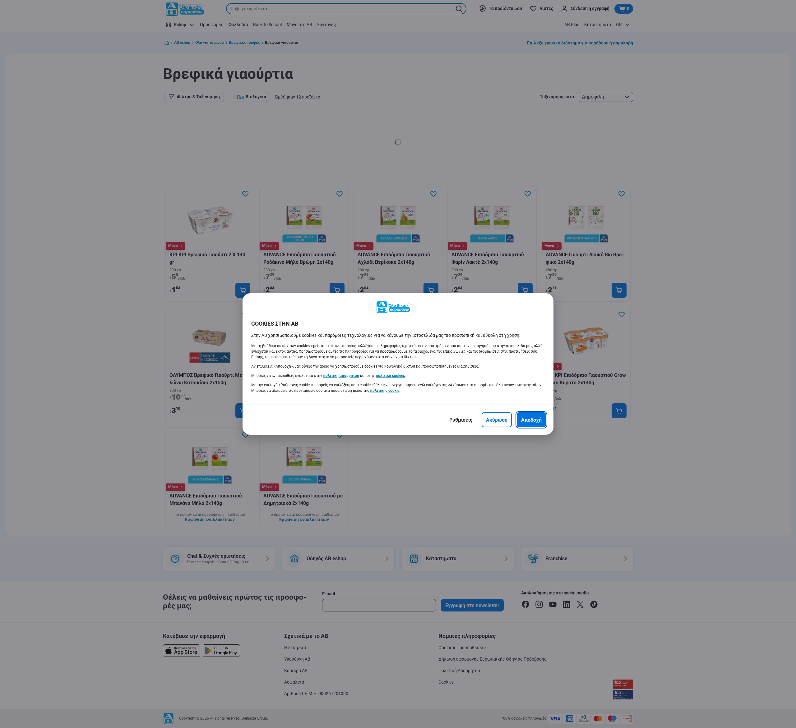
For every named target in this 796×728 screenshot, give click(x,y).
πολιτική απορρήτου (341, 375)
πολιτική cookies (390, 375)
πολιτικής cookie (384, 390)
